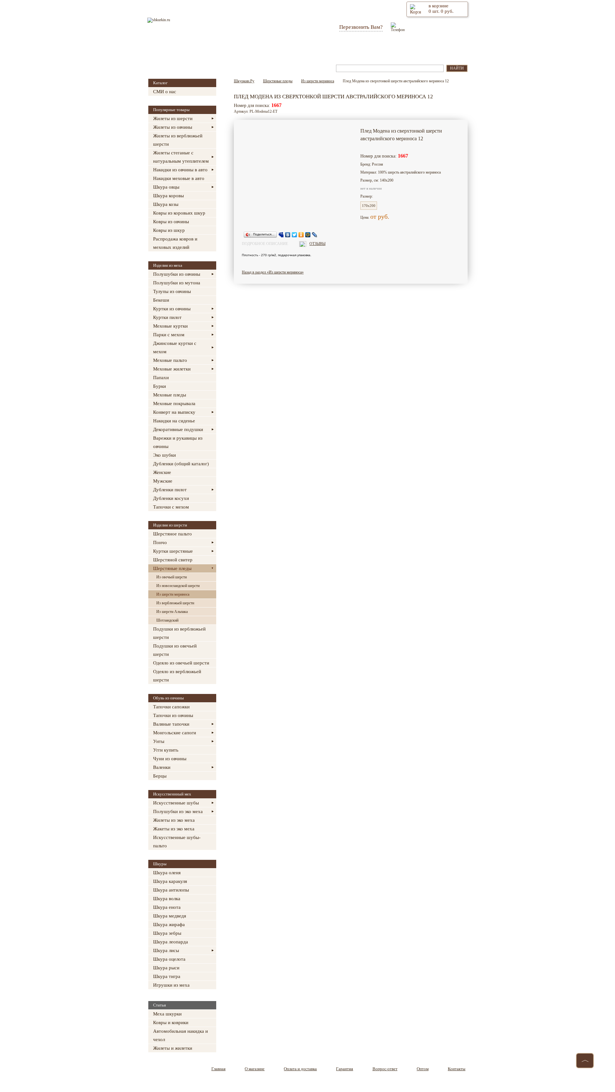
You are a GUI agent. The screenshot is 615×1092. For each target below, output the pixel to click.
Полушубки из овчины (176, 274)
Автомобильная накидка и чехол (180, 1035)
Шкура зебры (167, 933)
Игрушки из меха (171, 985)
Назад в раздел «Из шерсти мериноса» (273, 272)
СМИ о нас (164, 91)
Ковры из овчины (171, 221)
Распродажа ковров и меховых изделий (175, 243)
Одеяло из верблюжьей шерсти (177, 675)
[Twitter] (294, 235)
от (374, 216)
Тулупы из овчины (172, 291)
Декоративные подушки (178, 429)
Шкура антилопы (171, 889)
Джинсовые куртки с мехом (174, 347)
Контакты (438, 47)
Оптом (400, 47)
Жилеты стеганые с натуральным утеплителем (181, 157)
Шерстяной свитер (173, 559)
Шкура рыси (166, 967)
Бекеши (161, 300)
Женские (162, 472)
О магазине (216, 47)
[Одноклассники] (301, 235)
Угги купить (165, 750)
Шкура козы (165, 204)
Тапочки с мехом (171, 506)
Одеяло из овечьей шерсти (181, 662)
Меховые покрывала (174, 403)
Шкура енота (167, 907)
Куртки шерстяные (173, 551)
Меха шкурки (167, 1013)
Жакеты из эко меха (173, 828)
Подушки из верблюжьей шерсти (179, 633)
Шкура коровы (168, 195)
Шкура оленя (167, 872)
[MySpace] (281, 235)
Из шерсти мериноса (172, 594)
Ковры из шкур (169, 230)
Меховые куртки (170, 326)
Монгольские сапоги (174, 732)
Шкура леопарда (170, 941)
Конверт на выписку (174, 412)
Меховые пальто (170, 360)
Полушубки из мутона (176, 282)
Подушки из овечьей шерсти (175, 650)
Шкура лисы (166, 950)
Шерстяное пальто (172, 533)
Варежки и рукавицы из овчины (177, 442)
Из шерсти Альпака (172, 611)
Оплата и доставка (265, 47)
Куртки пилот (167, 317)
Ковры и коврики (170, 1022)
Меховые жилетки (172, 368)
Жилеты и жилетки (172, 1048)
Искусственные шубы (176, 802)
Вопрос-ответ (358, 47)
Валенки (161, 767)
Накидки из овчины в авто (180, 169)
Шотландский (167, 620)
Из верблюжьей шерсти (175, 603)
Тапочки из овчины (173, 715)
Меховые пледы (169, 394)
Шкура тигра (166, 976)
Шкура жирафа (169, 924)
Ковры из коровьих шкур (179, 213)
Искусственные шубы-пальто (177, 841)
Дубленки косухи (171, 498)
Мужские (162, 481)
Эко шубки (164, 455)
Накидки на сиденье (174, 420)
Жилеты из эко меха (174, 820)
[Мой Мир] (308, 235)
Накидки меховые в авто (178, 178)
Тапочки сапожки (171, 706)
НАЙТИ (457, 68)
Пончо (160, 542)
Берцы (160, 775)
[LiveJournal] (314, 235)
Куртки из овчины (172, 308)
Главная (175, 47)
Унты (158, 741)
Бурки (159, 386)
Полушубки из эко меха (178, 811)
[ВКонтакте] (287, 235)
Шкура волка (166, 898)
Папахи (161, 377)
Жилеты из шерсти (173, 118)
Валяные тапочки (171, 724)
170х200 (368, 206)
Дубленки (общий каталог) (181, 463)
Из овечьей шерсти (171, 577)
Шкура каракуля (170, 881)
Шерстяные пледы (172, 568)
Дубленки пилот (170, 489)
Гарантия (313, 47)
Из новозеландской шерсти (178, 585)
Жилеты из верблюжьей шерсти (177, 140)
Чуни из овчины (169, 758)
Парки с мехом (168, 334)
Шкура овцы (166, 187)
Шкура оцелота (169, 959)
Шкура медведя (169, 915)
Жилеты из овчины (172, 127)
